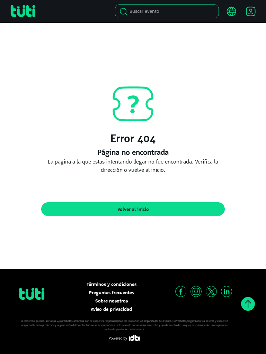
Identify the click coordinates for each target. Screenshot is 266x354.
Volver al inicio (133, 209)
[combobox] (168, 11)
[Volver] (248, 304)
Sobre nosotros (111, 301)
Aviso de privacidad (111, 309)
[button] (180, 291)
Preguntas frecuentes (111, 292)
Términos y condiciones (111, 284)
